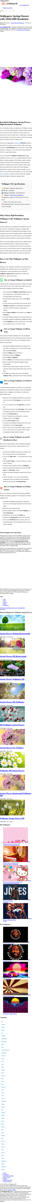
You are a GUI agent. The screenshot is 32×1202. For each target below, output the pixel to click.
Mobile (3, 1115)
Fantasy (3, 1075)
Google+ (16, 608)
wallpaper (16, 143)
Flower (3, 1081)
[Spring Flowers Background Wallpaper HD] (12, 790)
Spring (4, 603)
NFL (5, 921)
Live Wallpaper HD (24, 5)
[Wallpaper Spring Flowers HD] (12, 815)
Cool (2, 1061)
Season (3, 1152)
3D (2, 1021)
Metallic (3, 1112)
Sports (2, 1158)
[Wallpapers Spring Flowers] (16, 76)
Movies (3, 1121)
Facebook (5, 608)
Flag (2, 1078)
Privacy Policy (6, 1177)
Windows (3, 1166)
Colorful (3, 1055)
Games (3, 1092)
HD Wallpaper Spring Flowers (12, 725)
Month (2, 1118)
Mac (2, 1110)
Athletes (6, 902)
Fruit (2, 1090)
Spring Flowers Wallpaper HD (12, 679)
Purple (2, 1144)
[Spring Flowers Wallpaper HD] (12, 676)
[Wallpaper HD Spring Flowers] (12, 767)
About (4, 1173)
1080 (4, 599)
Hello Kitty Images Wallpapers (11, 845)
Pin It (23, 608)
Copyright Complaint (8, 1175)
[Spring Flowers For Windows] (12, 744)
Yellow (3, 1169)
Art (2, 1033)
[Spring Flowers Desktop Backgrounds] (12, 630)
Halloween (4, 1101)
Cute (2, 1064)
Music (2, 1124)
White (2, 1164)
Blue (2, 1047)
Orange (3, 1135)
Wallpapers (6, 605)
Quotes (3, 1147)
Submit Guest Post (7, 8)
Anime (3, 1030)
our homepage (4, 174)
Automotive (4, 1038)
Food (2, 1084)
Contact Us (6, 1174)
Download (2, 609)
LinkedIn (20, 608)
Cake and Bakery (5, 1050)
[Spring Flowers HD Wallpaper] (12, 698)
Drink (2, 1073)
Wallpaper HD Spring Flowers (12, 771)
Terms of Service (7, 1181)
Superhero (3, 1161)
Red (2, 1149)
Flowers (5, 602)
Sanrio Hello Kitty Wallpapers (11, 883)
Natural (3, 1127)
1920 (4, 601)
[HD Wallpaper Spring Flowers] (12, 721)
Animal (3, 1027)
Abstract (3, 1024)
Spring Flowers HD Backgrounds (13, 656)
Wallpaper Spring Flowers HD (12, 818)
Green (2, 1098)
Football (3, 1087)
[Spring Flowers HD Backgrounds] (12, 653)
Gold (2, 1095)
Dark (2, 1067)
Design (3, 1070)
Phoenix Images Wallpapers (11, 864)
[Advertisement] (16, 49)
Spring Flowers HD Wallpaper (12, 702)
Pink (2, 1138)
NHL (2, 1132)
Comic (2, 1058)
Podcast (3, 1141)
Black (2, 1044)
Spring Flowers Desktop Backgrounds (15, 634)
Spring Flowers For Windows (11, 748)
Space (2, 1155)
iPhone (3, 1104)
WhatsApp (11, 608)
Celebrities (3, 1053)
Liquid (2, 1107)
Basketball (3, 1041)
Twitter (1, 608)
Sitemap (5, 1178)
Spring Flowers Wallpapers (17, 23)
